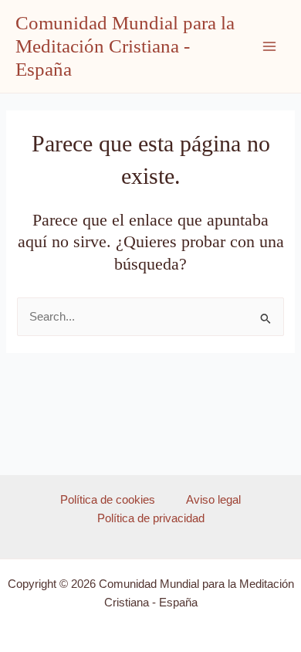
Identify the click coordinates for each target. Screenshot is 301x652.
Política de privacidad (151, 518)
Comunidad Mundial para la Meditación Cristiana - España (125, 46)
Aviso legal (213, 500)
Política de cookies (107, 500)
